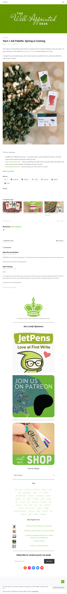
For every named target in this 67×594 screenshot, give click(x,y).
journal (49, 498)
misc (28, 502)
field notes (31, 495)
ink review (35, 498)
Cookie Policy (35, 591)
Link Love (22, 502)
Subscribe (49, 561)
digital (35, 492)
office (25, 505)
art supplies (28, 489)
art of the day (18, 489)
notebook (18, 505)
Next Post (60, 240)
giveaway (48, 495)
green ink (18, 498)
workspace (43, 514)
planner (39, 508)
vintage (36, 514)
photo (6, 37)
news (50, 502)
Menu (6, 2)
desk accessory (27, 492)
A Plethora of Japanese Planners (39, 545)
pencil (40, 505)
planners (46, 508)
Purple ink (31, 511)
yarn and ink (7, 221)
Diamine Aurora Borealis (12, 167)
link (16, 502)
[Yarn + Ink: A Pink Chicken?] (12, 207)
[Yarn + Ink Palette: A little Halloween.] (54, 207)
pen (36, 505)
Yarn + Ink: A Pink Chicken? (10, 213)
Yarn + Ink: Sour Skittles (30, 213)
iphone (42, 498)
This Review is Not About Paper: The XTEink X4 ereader (39, 530)
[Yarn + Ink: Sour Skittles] (33, 207)
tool (51, 511)
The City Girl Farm (29, 51)
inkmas (29, 498)
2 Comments (14, 44)
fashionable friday (21, 495)
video (30, 514)
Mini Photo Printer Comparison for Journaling (39, 526)
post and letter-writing (20, 511)
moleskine (43, 502)
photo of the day (30, 508)
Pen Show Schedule (39, 541)
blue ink (44, 489)
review (38, 511)
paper (31, 505)
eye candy (45, 492)
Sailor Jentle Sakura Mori (13, 162)
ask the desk (36, 489)
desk (20, 492)
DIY (40, 492)
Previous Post (8, 240)
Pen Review (47, 505)
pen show (20, 508)
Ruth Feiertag (7, 267)
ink (24, 498)
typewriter (23, 514)
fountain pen (39, 495)
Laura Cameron (15, 227)
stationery (45, 511)
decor (50, 489)
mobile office (35, 502)
